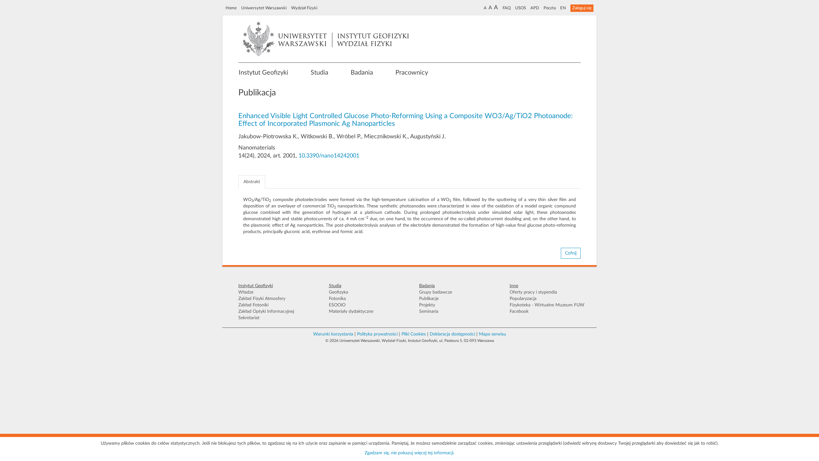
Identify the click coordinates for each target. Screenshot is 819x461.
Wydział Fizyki (304, 8)
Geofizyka (338, 292)
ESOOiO (337, 305)
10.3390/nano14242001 (328, 156)
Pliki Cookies (414, 334)
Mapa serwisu (492, 334)
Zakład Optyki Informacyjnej (266, 311)
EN (563, 8)
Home (231, 8)
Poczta (550, 8)
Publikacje (429, 298)
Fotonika (337, 298)
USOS (520, 8)
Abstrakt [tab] (251, 182)
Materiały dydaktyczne (351, 311)
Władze (245, 292)
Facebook (519, 311)
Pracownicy (411, 72)
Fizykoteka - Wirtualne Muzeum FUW (547, 305)
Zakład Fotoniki (253, 305)
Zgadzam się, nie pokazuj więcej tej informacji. (409, 453)
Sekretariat (248, 318)
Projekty (427, 305)
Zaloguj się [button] (582, 8)
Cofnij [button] (570, 253)
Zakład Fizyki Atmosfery (261, 298)
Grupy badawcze (435, 292)
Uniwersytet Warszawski (264, 8)
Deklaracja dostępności (452, 334)
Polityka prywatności (377, 334)
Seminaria (428, 311)
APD (534, 8)
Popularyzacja (523, 298)
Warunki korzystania (333, 334)
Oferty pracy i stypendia (533, 292)
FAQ (507, 8)
